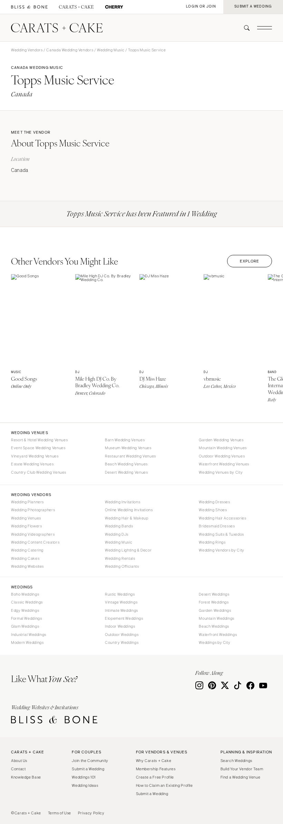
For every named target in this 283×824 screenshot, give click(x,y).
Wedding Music (110, 50)
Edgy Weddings (25, 610)
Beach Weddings (214, 626)
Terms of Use (59, 813)
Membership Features (156, 769)
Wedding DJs (116, 534)
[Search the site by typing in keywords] (244, 28)
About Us (19, 761)
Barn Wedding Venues (125, 440)
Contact (18, 769)
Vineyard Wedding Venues (35, 456)
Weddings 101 (84, 777)
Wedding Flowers (26, 526)
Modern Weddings (27, 642)
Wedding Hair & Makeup (126, 518)
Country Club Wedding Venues (38, 472)
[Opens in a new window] (29, 7)
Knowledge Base (26, 777)
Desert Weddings (214, 594)
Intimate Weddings (121, 610)
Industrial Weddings (28, 634)
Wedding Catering (27, 550)
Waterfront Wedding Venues (224, 464)
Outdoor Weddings (121, 634)
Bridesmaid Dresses (217, 526)
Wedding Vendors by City (221, 550)
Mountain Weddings (216, 618)
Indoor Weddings (120, 626)
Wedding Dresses (214, 502)
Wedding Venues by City (221, 472)
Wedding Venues (26, 518)
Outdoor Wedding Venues (222, 456)
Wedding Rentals (120, 558)
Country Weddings (121, 642)
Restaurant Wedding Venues (130, 456)
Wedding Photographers (33, 510)
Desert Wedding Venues (126, 472)
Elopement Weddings (124, 618)
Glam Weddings (25, 626)
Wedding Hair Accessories (222, 518)
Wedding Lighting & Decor (128, 550)
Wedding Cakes (25, 558)
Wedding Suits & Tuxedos (221, 534)
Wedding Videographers (33, 534)
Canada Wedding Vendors (69, 50)
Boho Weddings (25, 594)
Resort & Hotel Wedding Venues (39, 440)
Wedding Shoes (213, 510)
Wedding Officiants (122, 566)
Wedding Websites (27, 566)
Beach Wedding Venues (126, 464)
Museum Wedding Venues (128, 448)
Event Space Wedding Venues (38, 448)
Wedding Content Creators (35, 542)
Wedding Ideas (85, 785)
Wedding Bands (119, 526)
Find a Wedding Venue (241, 777)
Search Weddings (236, 761)
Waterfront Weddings (218, 634)
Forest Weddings (213, 602)
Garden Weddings (215, 610)
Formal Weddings (26, 618)
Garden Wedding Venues (221, 440)
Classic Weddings (27, 602)
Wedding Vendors (26, 50)
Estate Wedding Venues (32, 464)
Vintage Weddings (121, 602)
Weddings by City (214, 642)
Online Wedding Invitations (129, 510)
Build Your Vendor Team (242, 769)
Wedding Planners (27, 502)
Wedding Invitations (122, 502)
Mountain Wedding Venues (223, 448)
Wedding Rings (212, 542)
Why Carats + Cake (154, 761)
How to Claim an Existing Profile (164, 785)
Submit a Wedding (88, 769)
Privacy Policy (91, 813)
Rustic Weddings (120, 594)
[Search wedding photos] (114, 7)
